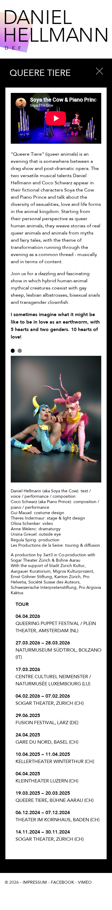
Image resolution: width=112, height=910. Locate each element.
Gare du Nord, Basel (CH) (47, 738)
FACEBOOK (62, 882)
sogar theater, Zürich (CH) (50, 835)
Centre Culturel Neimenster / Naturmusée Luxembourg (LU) (53, 677)
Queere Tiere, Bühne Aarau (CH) (54, 796)
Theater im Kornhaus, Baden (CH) (57, 816)
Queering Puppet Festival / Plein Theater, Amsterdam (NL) (56, 623)
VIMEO (85, 882)
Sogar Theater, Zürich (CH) (50, 699)
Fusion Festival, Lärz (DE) (47, 719)
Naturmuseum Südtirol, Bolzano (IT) (58, 650)
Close (99, 71)
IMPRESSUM (35, 882)
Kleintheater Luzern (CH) (47, 777)
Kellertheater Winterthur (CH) (55, 757)
